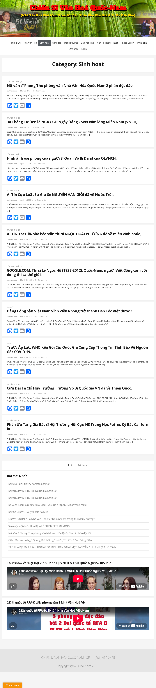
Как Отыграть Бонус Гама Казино (28, 512)
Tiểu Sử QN (15, 42)
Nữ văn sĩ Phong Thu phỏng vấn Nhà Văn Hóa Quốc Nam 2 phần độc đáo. (50, 533)
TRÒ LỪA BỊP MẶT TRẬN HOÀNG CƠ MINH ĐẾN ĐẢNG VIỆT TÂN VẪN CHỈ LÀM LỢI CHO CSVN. (62, 547)
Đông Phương (71, 42)
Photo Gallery (127, 42)
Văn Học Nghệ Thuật (107, 42)
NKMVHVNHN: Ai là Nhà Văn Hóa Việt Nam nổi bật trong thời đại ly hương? (51, 519)
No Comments (39, 91)
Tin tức (10, 307)
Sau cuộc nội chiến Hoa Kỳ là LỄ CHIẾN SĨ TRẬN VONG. (39, 526)
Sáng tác (56, 42)
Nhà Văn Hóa (30, 42)
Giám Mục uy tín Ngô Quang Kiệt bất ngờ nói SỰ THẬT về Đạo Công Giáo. (50, 540)
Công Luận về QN (14, 81)
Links (84, 49)
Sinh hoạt (44, 42)
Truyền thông (13, 118)
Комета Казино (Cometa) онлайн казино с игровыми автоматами (47, 505)
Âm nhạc (73, 49)
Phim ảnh (142, 42)
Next (85, 465)
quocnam (13, 91)
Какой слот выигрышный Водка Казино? (32, 491)
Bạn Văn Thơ (87, 42)
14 (79, 465)
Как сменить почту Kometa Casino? (29, 484)
